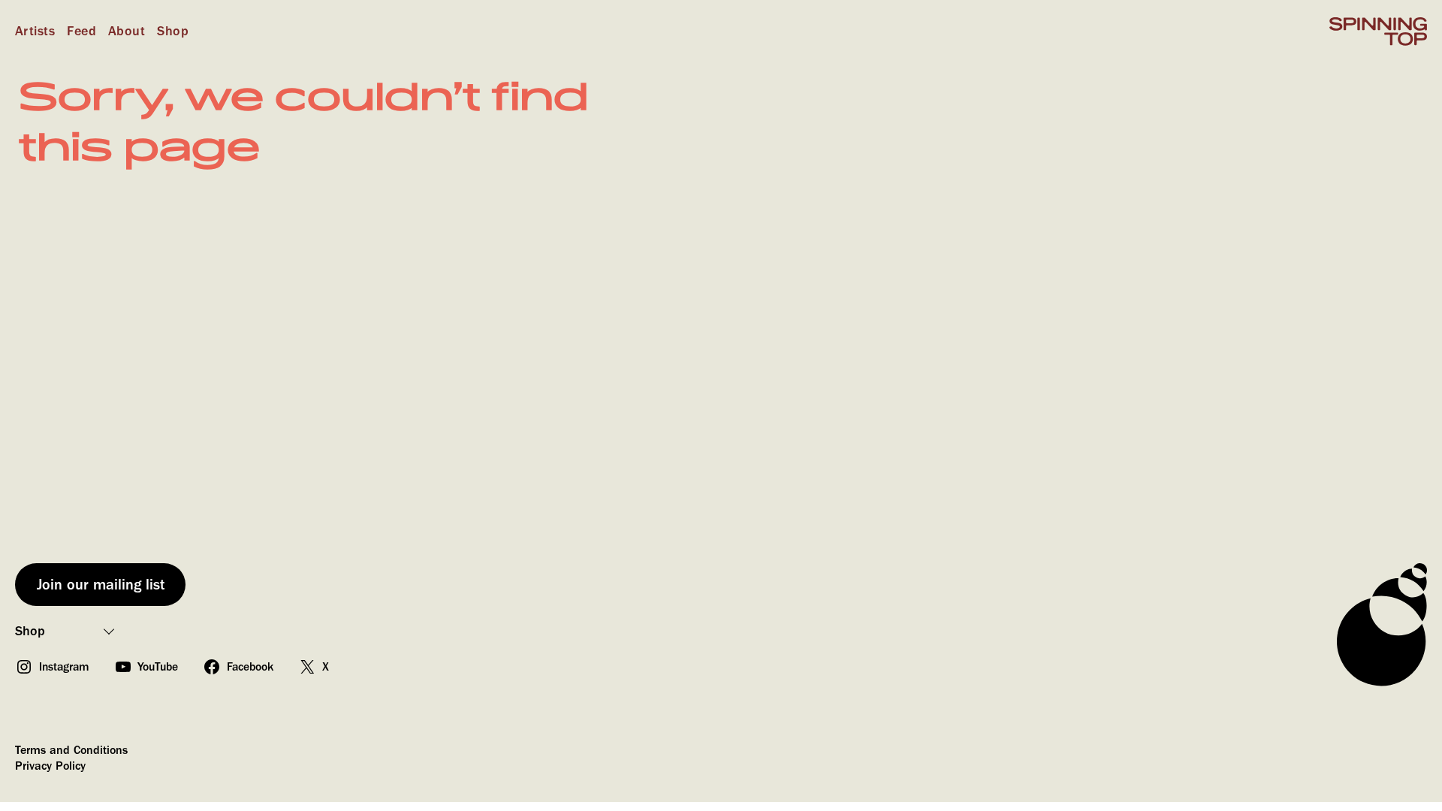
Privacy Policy (50, 766)
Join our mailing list (100, 584)
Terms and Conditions (71, 750)
